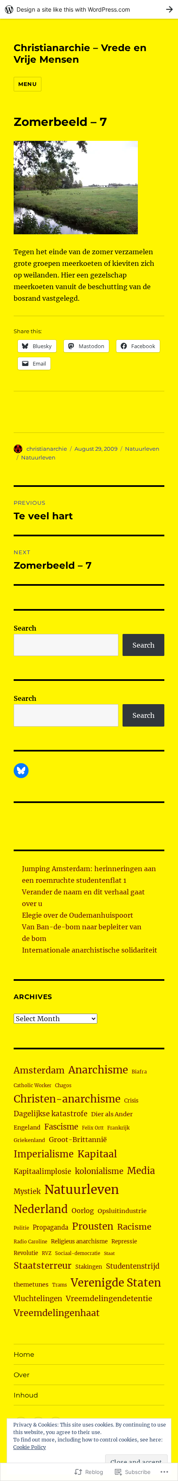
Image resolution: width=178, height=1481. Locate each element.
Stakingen (88, 1266)
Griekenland (29, 1140)
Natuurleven (142, 448)
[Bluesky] (21, 770)
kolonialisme (99, 1171)
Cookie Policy (29, 1447)
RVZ (46, 1253)
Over (21, 1375)
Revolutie (26, 1253)
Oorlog (83, 1210)
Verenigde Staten (116, 1282)
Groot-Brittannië (78, 1139)
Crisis (131, 1100)
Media (141, 1170)
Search (25, 628)
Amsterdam (39, 1070)
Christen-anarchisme (67, 1099)
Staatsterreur (43, 1265)
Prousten (92, 1226)
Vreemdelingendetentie (109, 1298)
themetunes (31, 1284)
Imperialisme (44, 1154)
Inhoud (26, 1395)
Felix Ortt (92, 1128)
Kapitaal (97, 1154)
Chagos (63, 1085)
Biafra (139, 1071)
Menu (27, 84)
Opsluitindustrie (122, 1211)
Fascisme (61, 1127)
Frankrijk (118, 1128)
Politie (21, 1228)
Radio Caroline (30, 1242)
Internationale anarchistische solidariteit (89, 950)
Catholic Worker (32, 1085)
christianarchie (46, 448)
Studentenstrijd (132, 1266)
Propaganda (50, 1227)
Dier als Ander (112, 1114)
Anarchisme (98, 1069)
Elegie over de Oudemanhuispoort (77, 915)
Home (24, 1354)
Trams (59, 1285)
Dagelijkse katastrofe (50, 1113)
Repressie (124, 1241)
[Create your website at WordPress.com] (89, 9)
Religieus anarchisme (79, 1241)
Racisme (134, 1227)
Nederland (41, 1209)
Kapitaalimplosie (42, 1171)
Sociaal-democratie (77, 1253)
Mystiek (27, 1191)
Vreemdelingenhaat (57, 1313)
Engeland (27, 1127)
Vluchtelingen (38, 1298)
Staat (109, 1253)
